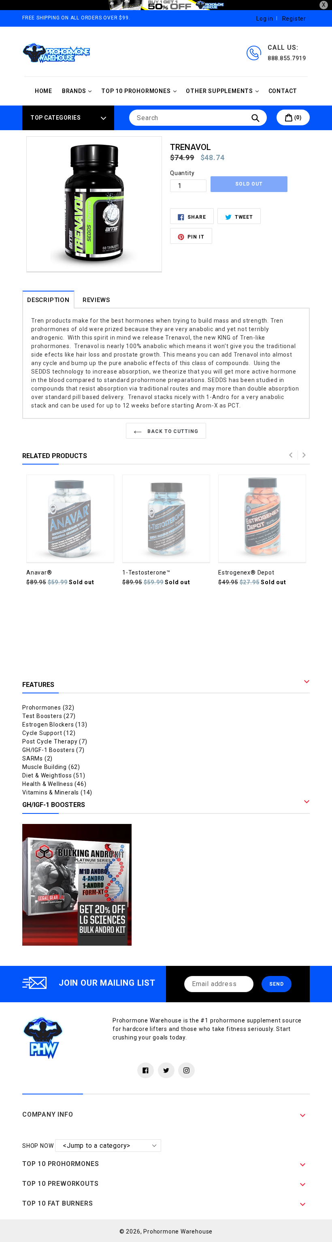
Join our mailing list (107, 983)
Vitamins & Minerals (57, 792)
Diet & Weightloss (53, 775)
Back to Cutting (172, 431)
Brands (79, 90)
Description (48, 300)
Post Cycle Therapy (54, 741)
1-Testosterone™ (146, 572)
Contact (283, 91)
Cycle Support (48, 733)
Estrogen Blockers (54, 724)
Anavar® (39, 572)
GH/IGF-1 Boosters (53, 750)
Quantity (182, 173)
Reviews (96, 300)
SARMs (37, 758)
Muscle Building (51, 767)
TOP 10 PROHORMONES (140, 90)
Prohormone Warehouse (178, 1231)
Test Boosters (48, 716)
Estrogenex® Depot (246, 572)
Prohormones (48, 707)
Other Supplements (224, 90)
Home (43, 91)
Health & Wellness (54, 784)
